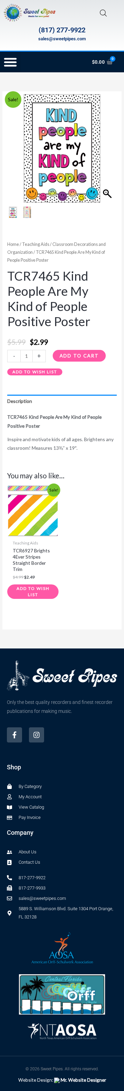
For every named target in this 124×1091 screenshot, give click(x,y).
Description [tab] (19, 401)
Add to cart (79, 356)
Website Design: (62, 1080)
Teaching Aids (35, 244)
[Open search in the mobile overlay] (103, 13)
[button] (10, 62)
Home (13, 244)
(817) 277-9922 (62, 30)
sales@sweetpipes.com (62, 38)
